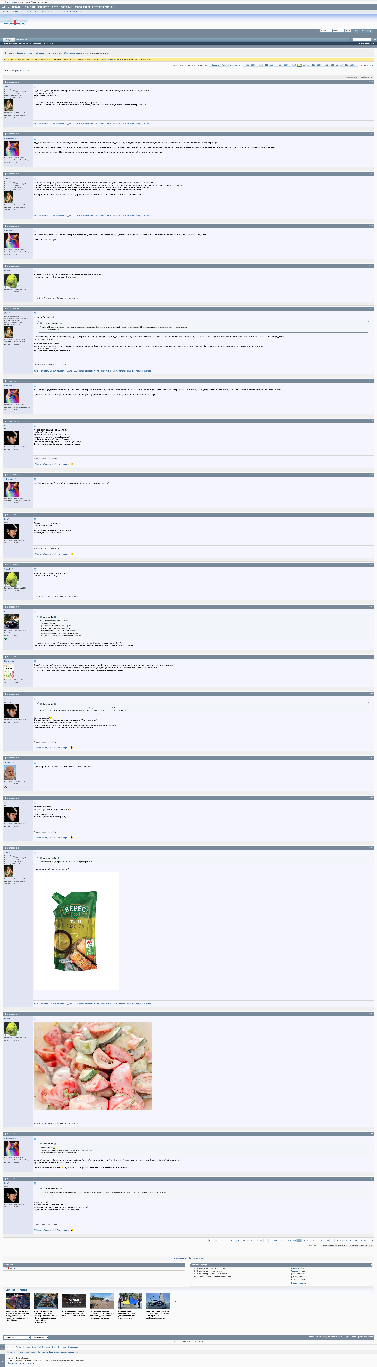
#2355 (371, 758)
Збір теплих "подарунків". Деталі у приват (52, 464)
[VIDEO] (294, 1277)
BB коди (295, 1268)
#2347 (371, 381)
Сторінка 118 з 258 (220, 65)
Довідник (66, 7)
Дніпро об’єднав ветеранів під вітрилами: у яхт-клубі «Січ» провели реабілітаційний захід (157, 1314)
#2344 (371, 226)
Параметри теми (351, 77)
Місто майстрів (49, 12)
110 (261, 65)
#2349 (371, 474)
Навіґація (47, 43)
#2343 (371, 174)
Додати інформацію (71, 1352)
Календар (13, 43)
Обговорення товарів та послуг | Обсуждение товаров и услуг (62, 53)
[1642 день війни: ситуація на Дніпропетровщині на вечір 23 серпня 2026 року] (74, 1310)
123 (323, 65)
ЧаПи (6, 43)
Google (12, 1268)
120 (308, 65)
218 (356, 65)
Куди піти (29, 7)
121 (313, 65)
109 (257, 65)
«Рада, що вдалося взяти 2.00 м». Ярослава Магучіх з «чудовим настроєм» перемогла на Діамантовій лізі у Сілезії (17, 1315)
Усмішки (295, 1271)
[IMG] (293, 1274)
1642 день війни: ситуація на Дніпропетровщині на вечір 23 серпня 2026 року (73, 1313)
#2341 (371, 82)
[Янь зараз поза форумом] (11, 438)
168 (351, 65)
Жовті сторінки (10, 12)
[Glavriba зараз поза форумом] (11, 281)
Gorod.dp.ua (10, 2)
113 (275, 65)
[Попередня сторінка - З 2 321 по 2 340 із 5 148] (239, 65)
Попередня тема (181, 1258)
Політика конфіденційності (49, 1352)
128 (346, 65)
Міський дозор (74, 12)
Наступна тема (196, 1258)
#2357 (371, 848)
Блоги (62, 12)
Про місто (43, 7)
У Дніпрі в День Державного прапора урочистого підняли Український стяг (127, 1314)
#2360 (371, 1178)
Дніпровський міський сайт (333, 1337)
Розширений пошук (367, 43)
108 (252, 65)
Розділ (9, 40)
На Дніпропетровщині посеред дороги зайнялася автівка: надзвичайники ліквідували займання (102, 1314)
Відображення (366, 77)
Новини (16, 7)
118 (299, 65)
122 (318, 65)
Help (356, 31)
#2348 (371, 421)
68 (248, 65)
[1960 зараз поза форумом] (8, 105)
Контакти (11, 1352)
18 (244, 65)
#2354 (371, 694)
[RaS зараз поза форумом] (11, 621)
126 (337, 65)
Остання (367, 65)
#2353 (371, 656)
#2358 (371, 1014)
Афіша (6, 7)
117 (294, 65)
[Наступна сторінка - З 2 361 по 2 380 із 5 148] (361, 65)
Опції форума (35, 43)
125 (332, 65)
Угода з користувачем (358, 1337)
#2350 (371, 514)
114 (280, 65)
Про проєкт (12, 1363)
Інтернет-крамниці (103, 7)
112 (271, 65)
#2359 (371, 1133)
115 (285, 65)
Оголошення (82, 7)
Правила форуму (298, 1283)
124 (327, 65)
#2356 (371, 798)
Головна (10, 1347)
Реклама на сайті (26, 1363)
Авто (22, 12)
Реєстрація (367, 31)
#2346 (371, 308)
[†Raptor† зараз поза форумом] (10, 772)
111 (266, 65)
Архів (347, 1337)
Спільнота (22, 43)
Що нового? (21, 40)
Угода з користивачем (26, 1352)
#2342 (371, 134)
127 (341, 65)
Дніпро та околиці (24, 53)
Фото (55, 7)
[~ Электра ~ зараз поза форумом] (11, 148)
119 (304, 65)
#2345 (371, 266)
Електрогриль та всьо (20, 71)
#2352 (371, 607)
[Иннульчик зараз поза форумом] (9, 671)
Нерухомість (33, 12)
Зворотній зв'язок (315, 1337)
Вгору (371, 1245)
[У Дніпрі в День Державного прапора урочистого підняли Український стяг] (130, 1310)
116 (290, 65)
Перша (234, 65)
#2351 (371, 564)
